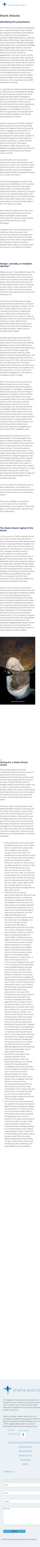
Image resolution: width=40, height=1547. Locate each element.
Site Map (11, 1430)
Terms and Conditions (16, 1433)
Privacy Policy (23, 1430)
